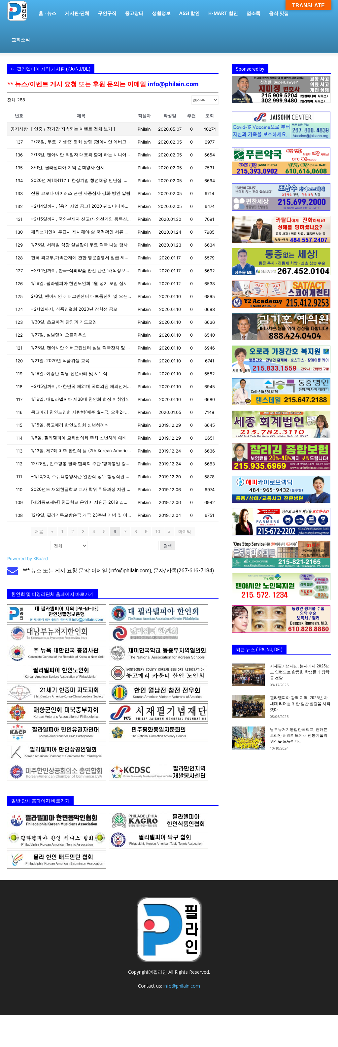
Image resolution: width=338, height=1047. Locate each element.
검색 (167, 545)
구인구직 (107, 13)
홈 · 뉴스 (47, 13)
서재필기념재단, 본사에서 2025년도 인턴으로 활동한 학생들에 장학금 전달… (300, 672)
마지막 (184, 531)
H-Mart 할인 (223, 13)
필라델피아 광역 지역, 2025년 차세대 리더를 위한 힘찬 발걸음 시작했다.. (300, 703)
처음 (39, 531)
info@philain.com (173, 84)
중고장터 (134, 13)
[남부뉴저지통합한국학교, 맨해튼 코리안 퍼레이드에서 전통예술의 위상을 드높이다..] (248, 738)
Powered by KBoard (27, 558)
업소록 (253, 13)
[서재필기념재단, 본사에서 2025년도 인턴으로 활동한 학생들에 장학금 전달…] (248, 674)
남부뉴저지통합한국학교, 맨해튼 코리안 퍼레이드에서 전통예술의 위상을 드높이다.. (298, 735)
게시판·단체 (77, 13)
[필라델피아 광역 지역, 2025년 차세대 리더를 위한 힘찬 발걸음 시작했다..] (248, 706)
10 (157, 531)
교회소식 (21, 39)
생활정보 (161, 13)
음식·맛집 (279, 13)
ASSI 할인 (189, 13)
